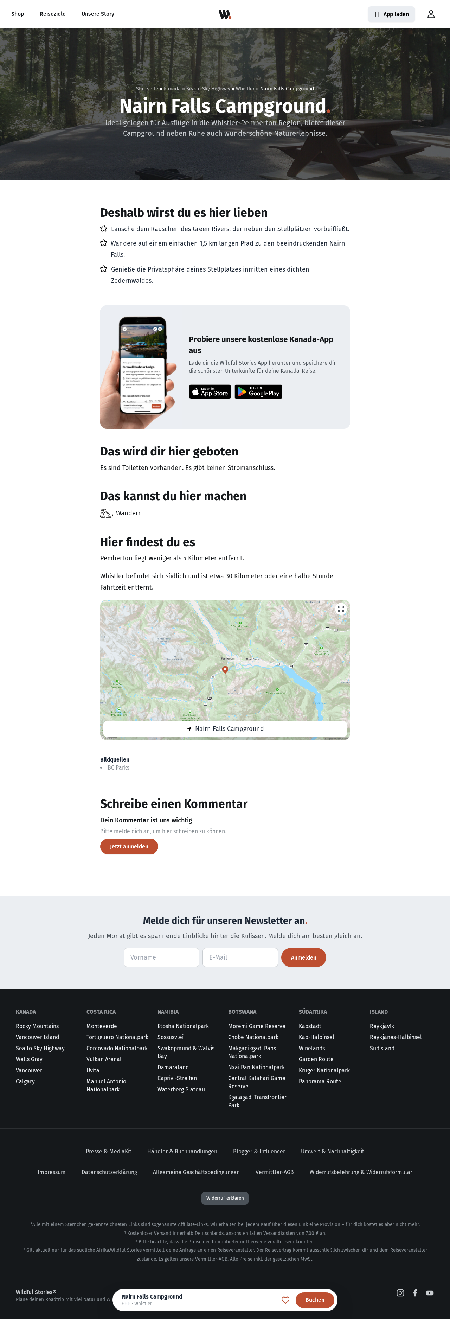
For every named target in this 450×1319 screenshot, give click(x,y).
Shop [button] (17, 14)
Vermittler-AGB (275, 1172)
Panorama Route (320, 1081)
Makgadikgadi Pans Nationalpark (252, 1052)
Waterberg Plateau (181, 1089)
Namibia (168, 1011)
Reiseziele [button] (53, 14)
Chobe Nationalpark (253, 1037)
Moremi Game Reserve (256, 1026)
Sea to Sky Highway (208, 89)
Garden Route (316, 1059)
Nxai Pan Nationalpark (256, 1067)
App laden (396, 14)
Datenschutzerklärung (109, 1172)
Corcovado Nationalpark (117, 1048)
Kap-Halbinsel (316, 1037)
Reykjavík (382, 1026)
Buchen (315, 1299)
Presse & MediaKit (108, 1151)
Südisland (382, 1048)
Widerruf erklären (225, 1198)
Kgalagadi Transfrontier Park (257, 1101)
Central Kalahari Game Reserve (256, 1082)
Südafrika (313, 1011)
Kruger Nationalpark (324, 1070)
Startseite (147, 89)
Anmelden (303, 957)
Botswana (242, 1011)
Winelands (312, 1048)
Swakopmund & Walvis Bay (186, 1052)
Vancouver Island (37, 1037)
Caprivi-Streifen (177, 1078)
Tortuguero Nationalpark (117, 1037)
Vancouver (29, 1070)
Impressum (52, 1172)
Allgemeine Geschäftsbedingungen (196, 1172)
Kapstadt (310, 1026)
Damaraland (173, 1067)
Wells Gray (29, 1059)
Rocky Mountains (37, 1026)
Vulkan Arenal (104, 1059)
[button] (431, 14)
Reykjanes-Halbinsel (396, 1037)
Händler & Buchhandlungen (182, 1151)
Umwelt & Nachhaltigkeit (332, 1151)
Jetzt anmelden (129, 846)
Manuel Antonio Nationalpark (106, 1085)
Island (379, 1011)
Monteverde (101, 1026)
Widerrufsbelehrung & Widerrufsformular (361, 1172)
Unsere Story (98, 14)
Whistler (245, 89)
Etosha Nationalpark (183, 1026)
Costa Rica (101, 1011)
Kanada (172, 89)
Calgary (25, 1081)
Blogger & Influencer (259, 1151)
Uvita (92, 1070)
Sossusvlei (171, 1037)
